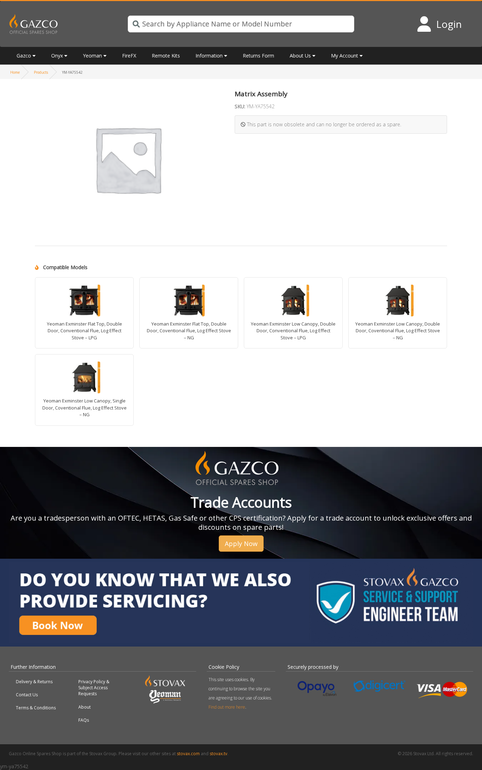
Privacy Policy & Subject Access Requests (93, 688)
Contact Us (27, 695)
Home (15, 72)
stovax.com (188, 754)
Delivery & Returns (34, 682)
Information (209, 55)
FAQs (83, 720)
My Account (344, 55)
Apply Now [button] (241, 543)
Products (41, 72)
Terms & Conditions (36, 708)
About (84, 707)
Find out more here (227, 707)
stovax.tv (218, 754)
